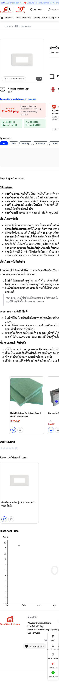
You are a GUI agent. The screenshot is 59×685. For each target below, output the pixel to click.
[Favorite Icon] (20, 430)
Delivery (25, 143)
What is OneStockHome (39, 622)
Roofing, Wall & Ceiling (44, 17)
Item (14, 143)
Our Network (34, 632)
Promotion (40, 143)
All (4, 143)
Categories (9, 17)
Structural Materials (23, 17)
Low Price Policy (35, 626)
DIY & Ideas (38, 9)
